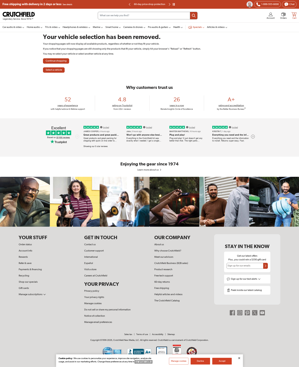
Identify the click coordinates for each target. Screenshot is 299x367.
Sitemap (171, 334)
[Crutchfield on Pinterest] (247, 312)
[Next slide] (169, 4)
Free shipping (37, 4)
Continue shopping (56, 61)
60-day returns (162, 282)
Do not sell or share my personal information (107, 310)
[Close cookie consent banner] (239, 358)
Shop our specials (28, 282)
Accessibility (157, 334)
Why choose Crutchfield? (167, 251)
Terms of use (142, 334)
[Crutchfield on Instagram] (240, 312)
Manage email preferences (98, 322)
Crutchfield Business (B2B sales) (171, 263)
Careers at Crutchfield (95, 276)
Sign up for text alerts (244, 279)
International (91, 257)
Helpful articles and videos (168, 294)
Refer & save (25, 263)
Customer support (94, 251)
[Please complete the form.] (265, 266)
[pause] (174, 4)
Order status (25, 244)
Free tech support (163, 276)
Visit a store (90, 269)
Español (88, 263)
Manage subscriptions (31, 294)
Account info (25, 251)
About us (159, 244)
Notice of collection (94, 316)
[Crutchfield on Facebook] (232, 312)
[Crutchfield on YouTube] (262, 312)
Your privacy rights (94, 297)
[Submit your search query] (193, 15)
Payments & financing (30, 269)
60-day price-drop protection (149, 4)
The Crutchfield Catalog (167, 300)
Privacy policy (91, 291)
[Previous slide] (129, 4)
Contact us (90, 244)
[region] (149, 202)
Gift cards (24, 288)
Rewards (23, 257)
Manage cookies (93, 303)
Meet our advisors (163, 257)
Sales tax (128, 334)
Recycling (24, 276)
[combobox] (147, 15)
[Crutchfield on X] (255, 312)
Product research (163, 269)
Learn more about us (148, 170)
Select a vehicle (54, 70)
